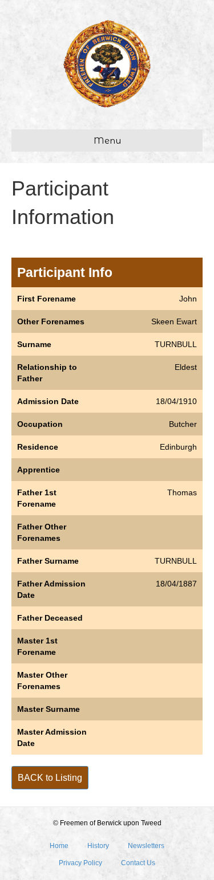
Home (59, 846)
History (98, 846)
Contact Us (138, 863)
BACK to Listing (50, 778)
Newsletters (146, 846)
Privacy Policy (80, 863)
